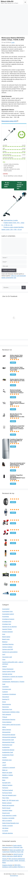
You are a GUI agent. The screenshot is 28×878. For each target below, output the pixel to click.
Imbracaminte (6, 732)
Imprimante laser (7, 745)
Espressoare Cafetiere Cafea (10, 712)
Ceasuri (4, 666)
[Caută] (24, 287)
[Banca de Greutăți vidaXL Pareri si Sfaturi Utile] (4, 404)
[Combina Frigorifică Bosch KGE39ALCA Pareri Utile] (5, 458)
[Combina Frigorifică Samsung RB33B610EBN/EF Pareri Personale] (4, 477)
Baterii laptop (6, 636)
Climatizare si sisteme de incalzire (12, 676)
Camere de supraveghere (9, 652)
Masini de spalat (7, 772)
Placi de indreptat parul (9, 795)
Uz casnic (5, 830)
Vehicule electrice (7, 833)
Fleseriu (4, 858)
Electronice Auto (7, 709)
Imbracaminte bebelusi (9, 737)
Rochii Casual (6, 808)
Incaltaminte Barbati (8, 750)
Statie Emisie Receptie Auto (10, 823)
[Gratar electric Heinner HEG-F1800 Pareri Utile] (4, 380)
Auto (3, 634)
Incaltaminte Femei (8, 755)
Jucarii (4, 765)
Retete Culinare (6, 803)
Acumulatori (5, 609)
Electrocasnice (6, 704)
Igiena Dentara (6, 729)
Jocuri (4, 762)
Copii (3, 684)
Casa (3, 659)
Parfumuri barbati (7, 790)
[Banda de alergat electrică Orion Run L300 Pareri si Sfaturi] (4, 392)
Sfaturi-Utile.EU (7, 1)
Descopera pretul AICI (9, 121)
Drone (4, 702)
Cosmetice (5, 686)
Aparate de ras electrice (9, 626)
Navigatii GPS (6, 782)
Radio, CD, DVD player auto (10, 800)
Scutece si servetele (8, 818)
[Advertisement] (14, 19)
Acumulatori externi (8, 614)
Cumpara (13, 362)
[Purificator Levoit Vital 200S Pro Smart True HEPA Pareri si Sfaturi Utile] (4, 428)
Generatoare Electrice (8, 719)
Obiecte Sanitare (7, 785)
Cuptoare (5, 691)
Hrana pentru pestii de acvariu (11, 724)
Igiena (4, 727)
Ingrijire (4, 757)
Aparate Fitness (7, 629)
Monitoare (5, 777)
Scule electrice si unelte (11, 220)
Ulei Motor (5, 828)
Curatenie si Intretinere (9, 694)
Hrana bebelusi (6, 722)
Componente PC (7, 679)
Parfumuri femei (7, 793)
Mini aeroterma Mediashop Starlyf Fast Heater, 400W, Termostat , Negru (13, 860)
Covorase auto (6, 689)
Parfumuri (5, 787)
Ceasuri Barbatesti (7, 669)
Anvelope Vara (6, 624)
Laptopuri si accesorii (8, 767)
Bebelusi (4, 642)
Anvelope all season (8, 619)
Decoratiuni (5, 697)
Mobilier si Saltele (7, 775)
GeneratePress (14, 875)
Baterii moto (5, 639)
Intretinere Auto (7, 760)
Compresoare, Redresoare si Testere (13, 681)
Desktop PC (5, 699)
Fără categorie (6, 714)
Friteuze (4, 717)
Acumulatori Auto (7, 611)
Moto (3, 780)
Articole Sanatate (7, 631)
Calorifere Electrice (8, 644)
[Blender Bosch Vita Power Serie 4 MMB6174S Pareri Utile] (3, 416)
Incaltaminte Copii (7, 752)
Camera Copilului (7, 647)
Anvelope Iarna (6, 621)
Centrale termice (7, 674)
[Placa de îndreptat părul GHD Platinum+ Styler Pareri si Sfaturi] (3, 465)
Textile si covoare (7, 825)
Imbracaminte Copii (8, 739)
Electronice (5, 707)
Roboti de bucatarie (8, 805)
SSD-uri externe (7, 820)
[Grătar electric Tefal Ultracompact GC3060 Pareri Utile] (4, 369)
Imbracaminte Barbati (8, 734)
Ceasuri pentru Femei (8, 671)
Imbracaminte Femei (8, 742)
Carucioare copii (7, 657)
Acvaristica (5, 616)
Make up (4, 770)
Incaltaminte (6, 747)
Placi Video (5, 798)
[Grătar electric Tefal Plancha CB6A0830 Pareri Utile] (4, 356)
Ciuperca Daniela (7, 865)
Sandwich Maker (7, 810)
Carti (3, 654)
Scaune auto (6, 813)
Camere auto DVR (7, 649)
